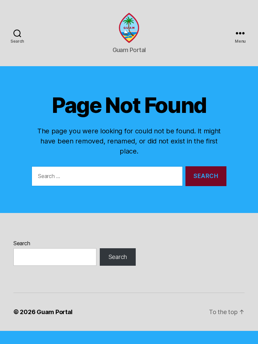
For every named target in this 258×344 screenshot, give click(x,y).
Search (21, 243)
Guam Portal (55, 311)
